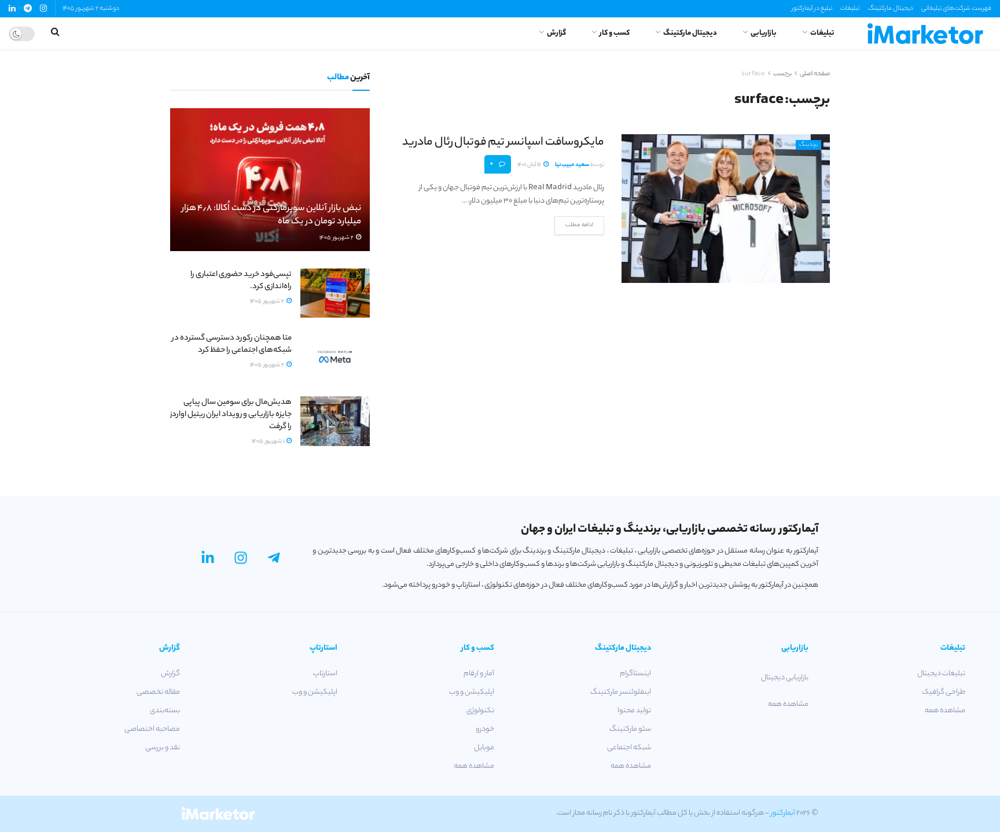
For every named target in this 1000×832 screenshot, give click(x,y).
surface (753, 74)
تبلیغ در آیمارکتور (812, 8)
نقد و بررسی (162, 748)
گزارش (556, 33)
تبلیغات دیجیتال (941, 674)
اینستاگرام (635, 674)
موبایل (484, 748)
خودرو (485, 729)
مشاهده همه (945, 711)
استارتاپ (325, 674)
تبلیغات (849, 8)
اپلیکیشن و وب (471, 692)
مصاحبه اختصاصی (152, 729)
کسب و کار (615, 33)
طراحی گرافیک (943, 692)
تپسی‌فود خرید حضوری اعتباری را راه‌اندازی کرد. (241, 280)
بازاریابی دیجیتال (784, 678)
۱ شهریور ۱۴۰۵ (268, 442)
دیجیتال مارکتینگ (890, 8)
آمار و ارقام (479, 674)
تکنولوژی (480, 711)
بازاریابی (764, 33)
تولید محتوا (634, 711)
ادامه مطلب (579, 225)
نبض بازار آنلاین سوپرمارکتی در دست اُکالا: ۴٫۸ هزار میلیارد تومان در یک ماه (271, 215)
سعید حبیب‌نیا (572, 165)
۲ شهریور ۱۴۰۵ (337, 238)
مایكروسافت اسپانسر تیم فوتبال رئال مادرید (503, 142)
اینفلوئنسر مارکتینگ (620, 692)
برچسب (782, 74)
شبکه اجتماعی (629, 748)
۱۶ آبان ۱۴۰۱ (529, 165)
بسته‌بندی (165, 711)
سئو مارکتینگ (630, 729)
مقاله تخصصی (158, 692)
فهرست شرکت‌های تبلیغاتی (956, 8)
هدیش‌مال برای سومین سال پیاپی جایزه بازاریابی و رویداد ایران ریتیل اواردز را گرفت (231, 414)
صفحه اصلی (815, 74)
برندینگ (808, 145)
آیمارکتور (783, 813)
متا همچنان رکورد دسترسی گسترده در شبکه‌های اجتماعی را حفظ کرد (232, 344)
